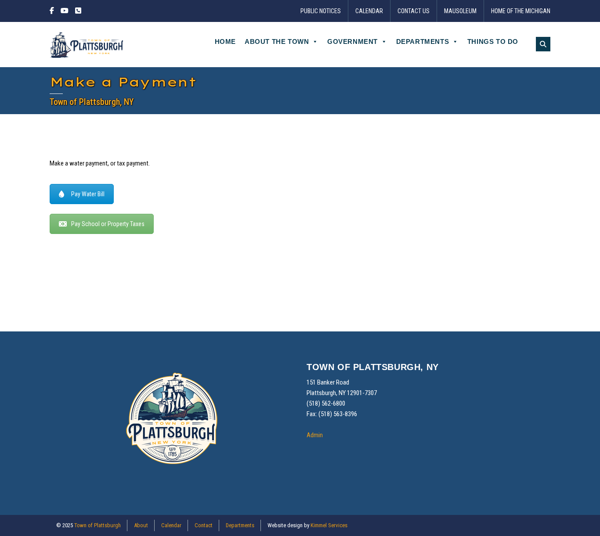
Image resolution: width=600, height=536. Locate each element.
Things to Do (492, 41)
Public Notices (320, 10)
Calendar (369, 10)
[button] (543, 44)
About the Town (277, 41)
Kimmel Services (329, 525)
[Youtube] (64, 11)
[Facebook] (53, 11)
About (141, 525)
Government (352, 41)
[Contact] (78, 11)
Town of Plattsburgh (97, 525)
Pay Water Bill (88, 194)
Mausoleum (460, 10)
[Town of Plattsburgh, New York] (87, 44)
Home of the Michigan (520, 10)
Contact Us (414, 10)
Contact (204, 525)
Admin (315, 435)
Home (225, 41)
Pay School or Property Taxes (108, 223)
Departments (422, 41)
